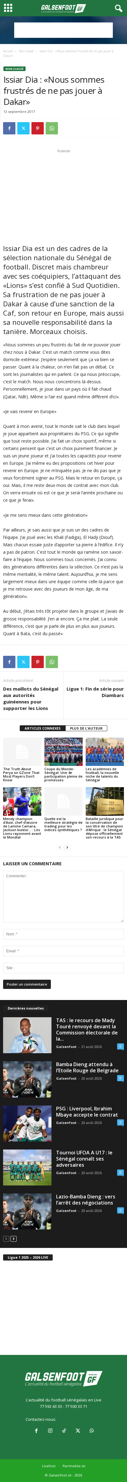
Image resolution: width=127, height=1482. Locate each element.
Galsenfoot (66, 1046)
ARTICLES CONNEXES (43, 728)
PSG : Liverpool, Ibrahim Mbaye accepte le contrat (87, 1111)
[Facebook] (9, 128)
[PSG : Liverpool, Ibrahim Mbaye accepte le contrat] (27, 1123)
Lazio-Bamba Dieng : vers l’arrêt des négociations (85, 1199)
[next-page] (67, 847)
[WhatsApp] (52, 128)
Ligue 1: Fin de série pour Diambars (95, 692)
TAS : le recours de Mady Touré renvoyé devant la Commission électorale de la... (87, 1029)
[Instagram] (50, 1431)
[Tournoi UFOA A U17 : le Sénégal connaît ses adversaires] (27, 1167)
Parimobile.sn (74, 1466)
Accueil (8, 51)
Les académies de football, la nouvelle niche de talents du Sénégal (102, 774)
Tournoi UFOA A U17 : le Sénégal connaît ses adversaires (84, 1158)
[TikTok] (64, 1431)
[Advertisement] (63, 30)
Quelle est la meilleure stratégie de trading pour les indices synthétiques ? (63, 824)
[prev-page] (60, 847)
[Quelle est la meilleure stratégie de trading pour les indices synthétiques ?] (63, 801)
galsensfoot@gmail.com (79, 1419)
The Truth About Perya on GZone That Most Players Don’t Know (21, 774)
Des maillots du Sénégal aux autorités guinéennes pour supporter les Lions (30, 698)
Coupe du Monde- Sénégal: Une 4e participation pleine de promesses (63, 774)
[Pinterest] (37, 128)
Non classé (26, 51)
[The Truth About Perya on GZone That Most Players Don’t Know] (22, 752)
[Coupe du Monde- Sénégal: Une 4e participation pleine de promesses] (63, 752)
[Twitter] (23, 128)
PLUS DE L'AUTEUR (86, 728)
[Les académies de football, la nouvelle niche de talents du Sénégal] (105, 752)
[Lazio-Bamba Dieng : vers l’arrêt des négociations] (27, 1211)
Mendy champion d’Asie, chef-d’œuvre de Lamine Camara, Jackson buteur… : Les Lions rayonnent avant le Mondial (22, 827)
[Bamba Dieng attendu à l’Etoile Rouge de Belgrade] (27, 1079)
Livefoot (48, 1466)
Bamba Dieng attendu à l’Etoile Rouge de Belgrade (87, 1067)
